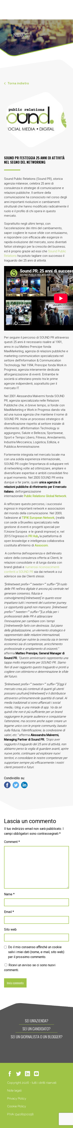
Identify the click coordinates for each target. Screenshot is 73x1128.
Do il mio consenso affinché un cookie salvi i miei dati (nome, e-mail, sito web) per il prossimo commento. (36, 952)
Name (9, 894)
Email (9, 912)
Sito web (10, 929)
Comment (12, 842)
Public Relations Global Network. (45, 496)
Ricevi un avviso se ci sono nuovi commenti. (29, 967)
